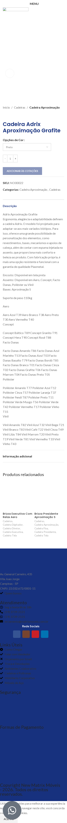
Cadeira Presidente (45, 531)
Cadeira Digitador (13, 524)
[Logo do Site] (15, 11)
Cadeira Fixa (41, 528)
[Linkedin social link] (44, 634)
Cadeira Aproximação (44, 107)
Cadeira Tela (10, 535)
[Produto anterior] (5, 115)
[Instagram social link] (26, 634)
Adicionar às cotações (22, 171)
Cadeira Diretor (11, 528)
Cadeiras (19, 107)
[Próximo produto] (12, 115)
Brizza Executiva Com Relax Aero (17, 515)
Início (6, 107)
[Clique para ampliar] (10, 73)
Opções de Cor (13, 140)
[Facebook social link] (16, 634)
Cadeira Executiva (13, 531)
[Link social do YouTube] (35, 634)
